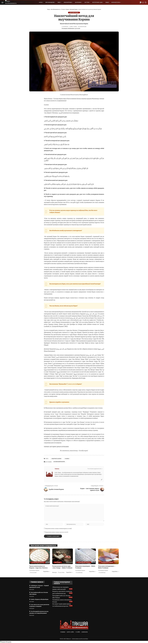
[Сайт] (102, 480)
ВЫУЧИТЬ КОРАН (56, 458)
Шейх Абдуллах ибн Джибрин (39, 599)
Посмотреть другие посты (94, 468)
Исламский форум (59, 461)
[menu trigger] (3, 2)
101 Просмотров (82, 26)
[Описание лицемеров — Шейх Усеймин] (85, 556)
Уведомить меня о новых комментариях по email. (58, 528)
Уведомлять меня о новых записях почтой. (56, 532)
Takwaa (57, 468)
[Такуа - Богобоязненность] (12, 2)
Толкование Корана (38, 562)
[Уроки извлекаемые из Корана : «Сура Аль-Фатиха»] (39, 556)
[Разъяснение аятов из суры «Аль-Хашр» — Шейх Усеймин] (62, 556)
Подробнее (46, 571)
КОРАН (67, 458)
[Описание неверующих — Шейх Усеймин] (108, 556)
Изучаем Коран (74, 12)
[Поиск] (145, 2)
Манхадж (57, 562)
